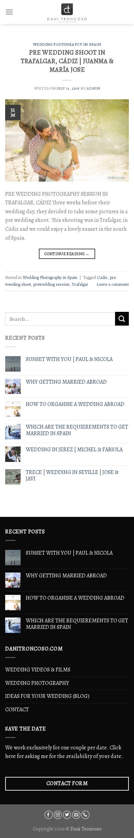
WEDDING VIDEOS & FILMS (37, 669)
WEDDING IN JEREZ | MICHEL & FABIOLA (74, 449)
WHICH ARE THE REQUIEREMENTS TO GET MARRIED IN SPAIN (77, 430)
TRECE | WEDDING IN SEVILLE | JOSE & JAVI (72, 475)
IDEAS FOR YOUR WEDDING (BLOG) (47, 696)
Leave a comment (113, 284)
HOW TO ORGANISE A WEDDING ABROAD (75, 404)
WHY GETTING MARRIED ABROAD (66, 382)
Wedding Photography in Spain (67, 44)
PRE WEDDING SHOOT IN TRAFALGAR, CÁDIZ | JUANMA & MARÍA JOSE (67, 61)
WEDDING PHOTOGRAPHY (37, 683)
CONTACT (17, 709)
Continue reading (67, 254)
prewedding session (51, 284)
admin (93, 88)
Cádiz (102, 277)
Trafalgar (80, 284)
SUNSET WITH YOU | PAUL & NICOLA (69, 359)
